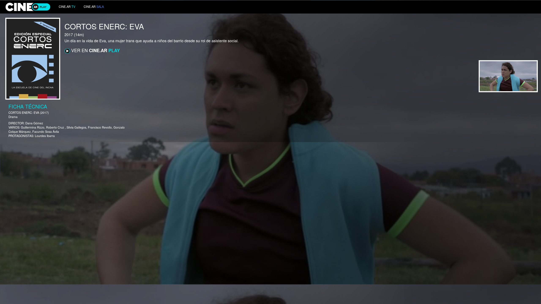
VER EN (95, 50)
